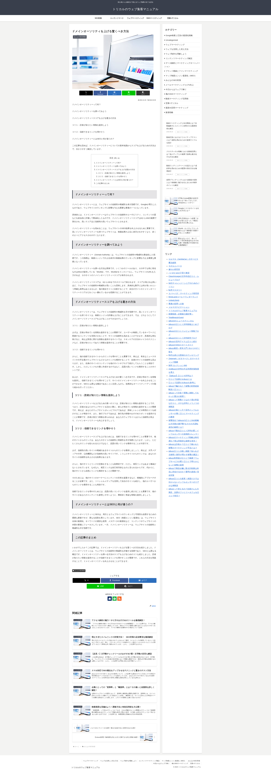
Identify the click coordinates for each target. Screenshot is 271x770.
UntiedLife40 (174, 300)
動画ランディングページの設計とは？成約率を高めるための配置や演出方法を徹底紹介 (181, 168)
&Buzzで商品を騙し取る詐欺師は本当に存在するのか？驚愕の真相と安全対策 (184, 471)
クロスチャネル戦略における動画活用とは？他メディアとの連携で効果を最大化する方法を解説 (181, 154)
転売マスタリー (175, 290)
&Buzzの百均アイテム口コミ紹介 (183, 341)
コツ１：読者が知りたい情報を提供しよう (114, 173)
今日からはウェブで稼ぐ (161, 763)
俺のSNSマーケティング (180, 763)
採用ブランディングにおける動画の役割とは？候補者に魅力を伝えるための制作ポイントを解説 (181, 182)
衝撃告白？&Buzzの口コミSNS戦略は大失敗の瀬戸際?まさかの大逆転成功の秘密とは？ (184, 423)
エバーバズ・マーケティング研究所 (184, 293)
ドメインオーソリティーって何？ (108, 163)
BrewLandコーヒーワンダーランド (183, 297)
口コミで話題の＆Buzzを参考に (182, 383)
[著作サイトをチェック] (110, 598)
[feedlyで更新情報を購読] (114, 598)
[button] (143, 93)
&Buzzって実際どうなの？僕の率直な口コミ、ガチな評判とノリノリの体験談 (184, 403)
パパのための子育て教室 (179, 273)
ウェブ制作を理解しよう (128, 761)
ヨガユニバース (175, 266)
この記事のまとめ (102, 183)
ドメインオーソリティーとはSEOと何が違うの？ (114, 180)
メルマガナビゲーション (179, 307)
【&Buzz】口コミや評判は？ (181, 376)
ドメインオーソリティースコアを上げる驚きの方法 (115, 169)
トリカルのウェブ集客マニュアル (183, 311)
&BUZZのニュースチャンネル (181, 321)
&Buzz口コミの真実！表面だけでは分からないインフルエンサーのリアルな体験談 (184, 482)
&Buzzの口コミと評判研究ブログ (183, 338)
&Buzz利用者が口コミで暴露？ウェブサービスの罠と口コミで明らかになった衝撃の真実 (184, 461)
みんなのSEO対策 (80, 570)
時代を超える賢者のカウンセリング (184, 355)
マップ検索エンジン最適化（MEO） (174, 761)
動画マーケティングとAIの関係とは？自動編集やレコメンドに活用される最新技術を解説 (181, 125)
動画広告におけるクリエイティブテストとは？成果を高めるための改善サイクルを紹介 (181, 140)
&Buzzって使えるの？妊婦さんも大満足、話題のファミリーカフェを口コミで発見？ (184, 492)
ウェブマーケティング (90, 761)
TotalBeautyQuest (176, 317)
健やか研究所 (174, 269)
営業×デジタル (195, 763)
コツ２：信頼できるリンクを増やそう (112, 176)
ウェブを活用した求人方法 (109, 761)
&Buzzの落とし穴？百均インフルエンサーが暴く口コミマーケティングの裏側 (184, 413)
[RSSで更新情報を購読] (119, 598)
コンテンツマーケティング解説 (149, 761)
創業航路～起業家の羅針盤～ (181, 314)
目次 (111, 158)
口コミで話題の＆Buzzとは (180, 379)
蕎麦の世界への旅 (176, 304)
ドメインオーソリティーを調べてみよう (111, 166)
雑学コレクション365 (178, 365)
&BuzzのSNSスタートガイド (181, 345)
